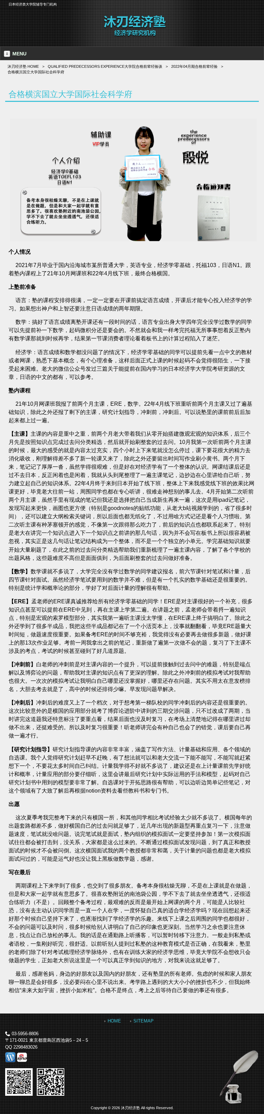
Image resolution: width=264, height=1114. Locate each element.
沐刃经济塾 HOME (23, 66)
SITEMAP (143, 1020)
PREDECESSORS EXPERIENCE (105, 66)
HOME (114, 1020)
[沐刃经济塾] (134, 35)
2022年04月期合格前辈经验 (194, 66)
